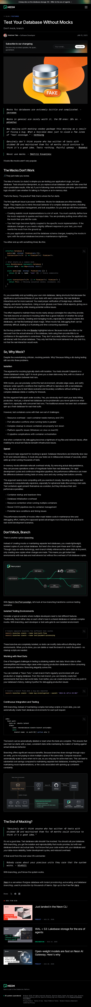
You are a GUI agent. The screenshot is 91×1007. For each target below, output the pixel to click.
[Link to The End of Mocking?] (34, 822)
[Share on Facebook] (15, 894)
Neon (6, 882)
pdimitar (11, 122)
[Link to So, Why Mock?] (26, 352)
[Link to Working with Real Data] (28, 656)
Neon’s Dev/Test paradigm (19, 602)
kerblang (39, 135)
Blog (7, 16)
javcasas (11, 112)
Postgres (15, 16)
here (77, 885)
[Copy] (84, 251)
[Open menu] (86, 7)
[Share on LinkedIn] (19, 894)
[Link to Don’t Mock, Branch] (32, 532)
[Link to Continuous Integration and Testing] (40, 702)
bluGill (22, 865)
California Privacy (29, 1002)
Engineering (39, 941)
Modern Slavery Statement (68, 1001)
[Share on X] (11, 894)
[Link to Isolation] (13, 366)
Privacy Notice (28, 1001)
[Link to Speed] (11, 448)
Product (38, 919)
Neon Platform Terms (51, 1001)
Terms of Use (38, 1001)
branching (29, 538)
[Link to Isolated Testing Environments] (35, 611)
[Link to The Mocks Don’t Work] (36, 170)
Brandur (83, 147)
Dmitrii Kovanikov (40, 154)
